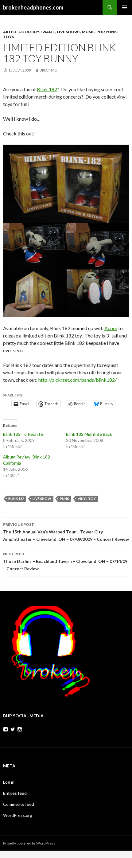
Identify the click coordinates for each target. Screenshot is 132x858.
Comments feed (18, 804)
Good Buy (28, 31)
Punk (111, 31)
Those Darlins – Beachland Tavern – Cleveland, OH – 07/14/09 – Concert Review (65, 561)
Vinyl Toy (87, 499)
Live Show (42, 499)
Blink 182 (47, 89)
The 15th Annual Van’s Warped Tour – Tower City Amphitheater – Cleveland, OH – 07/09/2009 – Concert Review (66, 532)
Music (88, 31)
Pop (100, 31)
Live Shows (68, 31)
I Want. (48, 31)
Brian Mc (48, 70)
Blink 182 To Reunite (23, 434)
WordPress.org (17, 815)
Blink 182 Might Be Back (89, 434)
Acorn (110, 328)
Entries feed (15, 793)
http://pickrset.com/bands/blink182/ (77, 380)
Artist (10, 31)
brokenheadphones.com (33, 7)
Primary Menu (124, 7)
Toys (8, 36)
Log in (8, 782)
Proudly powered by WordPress (29, 843)
